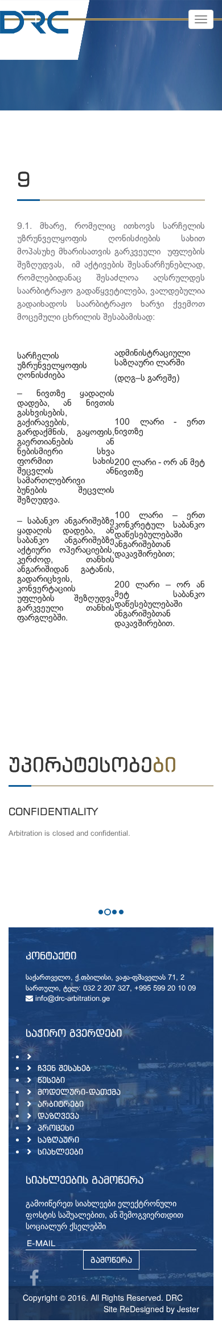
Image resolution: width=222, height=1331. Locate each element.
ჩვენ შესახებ (64, 1068)
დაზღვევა (58, 1115)
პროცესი (56, 1127)
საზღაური (58, 1139)
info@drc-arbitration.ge (71, 999)
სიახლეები (60, 1151)
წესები (51, 1079)
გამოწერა (111, 1259)
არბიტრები (61, 1103)
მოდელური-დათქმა (79, 1091)
